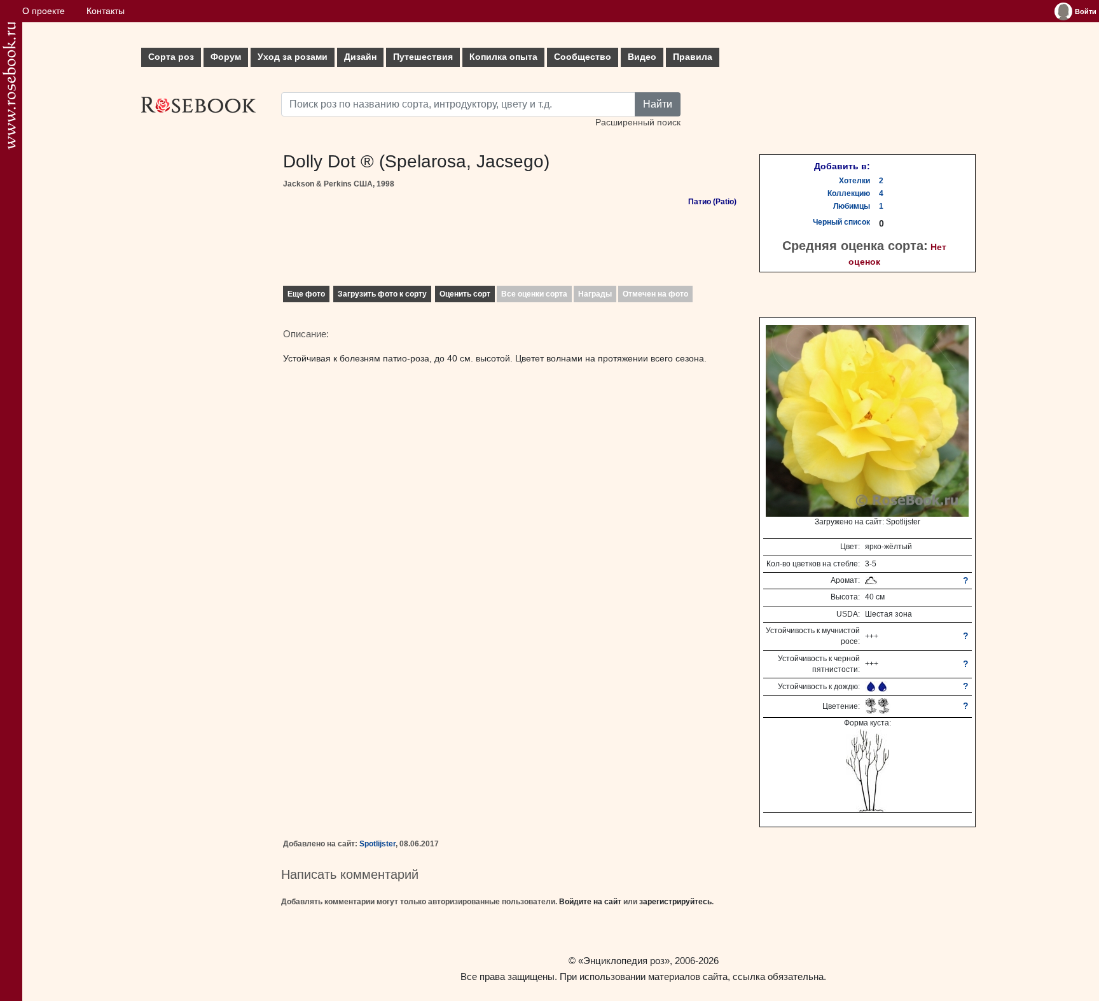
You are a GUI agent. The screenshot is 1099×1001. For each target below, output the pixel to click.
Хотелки (854, 181)
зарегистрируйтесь (675, 901)
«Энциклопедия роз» (624, 960)
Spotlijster (377, 844)
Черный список (841, 222)
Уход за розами (293, 57)
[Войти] (1063, 11)
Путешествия (423, 57)
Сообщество (582, 57)
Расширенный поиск (638, 122)
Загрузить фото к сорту (382, 294)
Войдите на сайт (590, 901)
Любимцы (851, 206)
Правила (692, 57)
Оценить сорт (464, 294)
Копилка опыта (503, 57)
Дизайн (360, 57)
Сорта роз (171, 57)
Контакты (105, 11)
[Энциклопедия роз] (9, 85)
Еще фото (306, 294)
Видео (642, 57)
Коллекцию (848, 193)
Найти (657, 104)
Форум (226, 57)
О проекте (43, 11)
